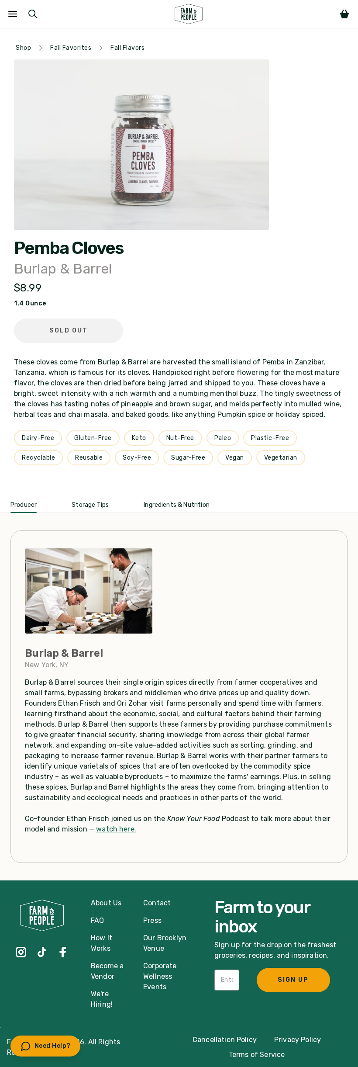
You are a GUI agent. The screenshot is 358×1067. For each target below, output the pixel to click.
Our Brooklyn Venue (164, 943)
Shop (23, 48)
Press (152, 920)
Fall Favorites (70, 48)
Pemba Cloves (68, 248)
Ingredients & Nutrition (177, 505)
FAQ (97, 920)
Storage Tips (90, 505)
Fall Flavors (127, 48)
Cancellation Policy (225, 1040)
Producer (23, 505)
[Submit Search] (33, 14)
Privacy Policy (297, 1040)
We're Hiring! (102, 999)
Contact (157, 903)
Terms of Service (257, 1054)
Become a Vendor (107, 971)
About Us (106, 903)
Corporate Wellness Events (159, 976)
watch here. (116, 829)
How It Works (101, 943)
